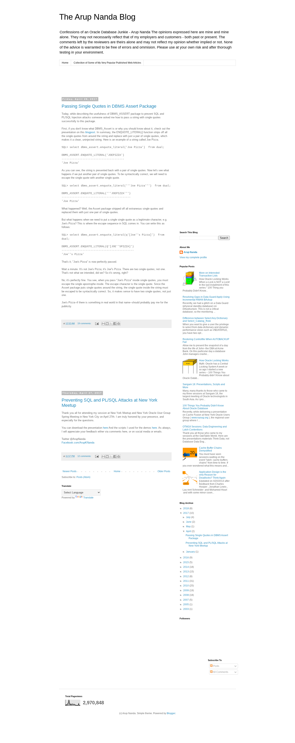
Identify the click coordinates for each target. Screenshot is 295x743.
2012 (186, 576)
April (189, 531)
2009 (186, 590)
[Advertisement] (138, 81)
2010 (186, 585)
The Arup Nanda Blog (97, 16)
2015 (186, 562)
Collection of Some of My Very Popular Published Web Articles (107, 62)
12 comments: (84, 456)
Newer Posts (69, 471)
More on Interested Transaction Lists (209, 274)
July (188, 517)
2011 (186, 581)
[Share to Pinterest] (119, 324)
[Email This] (103, 324)
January (190, 551)
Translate (88, 497)
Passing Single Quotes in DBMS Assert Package (109, 106)
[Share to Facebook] (115, 324)
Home (65, 62)
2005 (186, 604)
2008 (186, 595)
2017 (186, 513)
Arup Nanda (190, 252)
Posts (216, 666)
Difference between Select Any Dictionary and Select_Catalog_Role (205, 319)
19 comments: (84, 323)
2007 (186, 599)
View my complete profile (193, 257)
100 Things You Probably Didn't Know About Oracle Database (203, 407)
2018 (186, 508)
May (188, 526)
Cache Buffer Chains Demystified (210, 449)
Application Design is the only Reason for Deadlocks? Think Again (212, 475)
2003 (186, 609)
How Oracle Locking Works (214, 360)
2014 (186, 567)
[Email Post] (96, 323)
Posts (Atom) (83, 477)
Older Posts (164, 471)
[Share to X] (111, 324)
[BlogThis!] (107, 324)
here (105, 427)
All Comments (220, 672)
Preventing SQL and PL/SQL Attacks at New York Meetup (207, 544)
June (189, 521)
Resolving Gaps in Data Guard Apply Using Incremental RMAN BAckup (206, 298)
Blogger (171, 713)
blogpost (90, 132)
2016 (186, 557)
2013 (186, 571)
